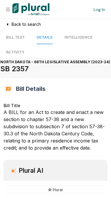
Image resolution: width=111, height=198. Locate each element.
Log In (99, 9)
